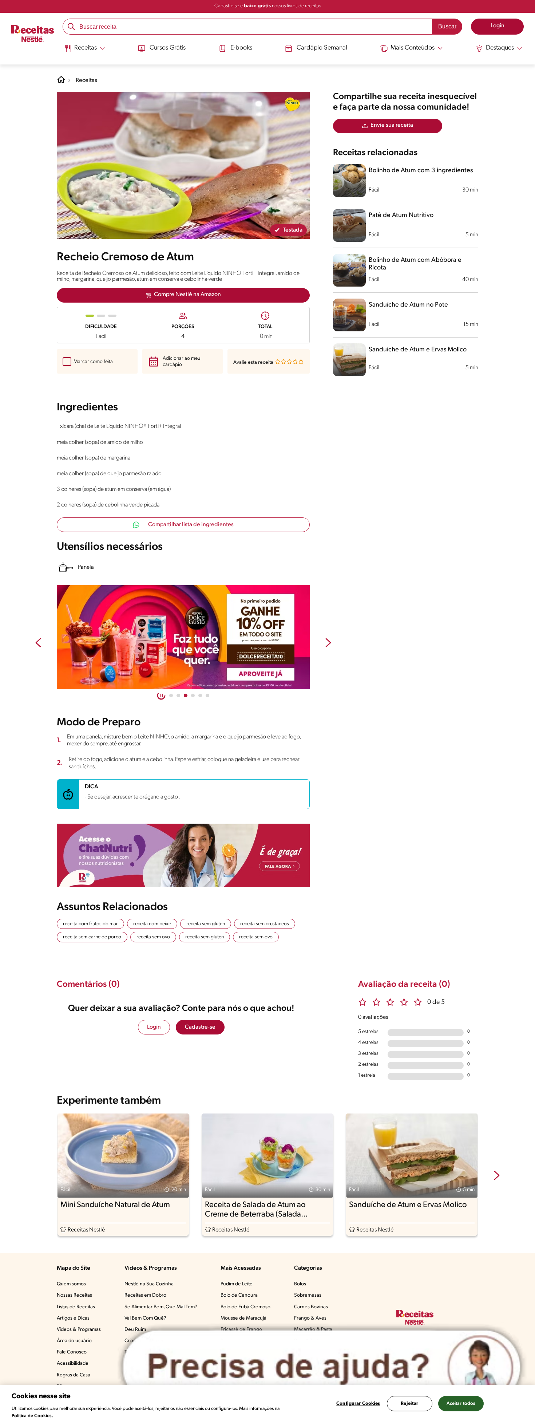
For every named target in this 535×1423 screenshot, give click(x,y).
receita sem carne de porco (92, 937)
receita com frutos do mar (90, 924)
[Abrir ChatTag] (321, 1367)
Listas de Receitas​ (76, 1307)
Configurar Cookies (358, 1403)
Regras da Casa (73, 1375)
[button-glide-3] (193, 695)
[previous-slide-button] (38, 643)
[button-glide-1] (178, 695)
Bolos (300, 1284)
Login (154, 1027)
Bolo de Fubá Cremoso (245, 1307)
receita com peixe (152, 924)
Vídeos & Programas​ (79, 1329)
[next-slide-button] (328, 643)
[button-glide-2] (185, 695)
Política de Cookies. (32, 1415)
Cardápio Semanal (322, 48)
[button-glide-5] (207, 695)
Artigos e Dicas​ (73, 1318)
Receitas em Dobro (145, 1295)
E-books (241, 48)
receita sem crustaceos (264, 924)
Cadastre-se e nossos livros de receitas (267, 6)
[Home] (61, 82)
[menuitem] (85, 51)
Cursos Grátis (168, 48)
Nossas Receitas (74, 1295)
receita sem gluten (205, 924)
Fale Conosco (72, 1352)
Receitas (86, 80)
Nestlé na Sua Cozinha (149, 1284)
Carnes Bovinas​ (311, 1307)
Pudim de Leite (237, 1284)
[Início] (32, 34)
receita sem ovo (153, 937)
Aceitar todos (461, 1403)
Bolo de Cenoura (239, 1295)
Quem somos (71, 1284)
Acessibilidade (72, 1363)
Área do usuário (74, 1341)
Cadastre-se (200, 1027)
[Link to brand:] (292, 104)
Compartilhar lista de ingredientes (191, 525)
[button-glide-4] (200, 695)
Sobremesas (307, 1295)
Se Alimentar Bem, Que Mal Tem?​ (160, 1307)
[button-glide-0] (171, 695)
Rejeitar (409, 1403)
